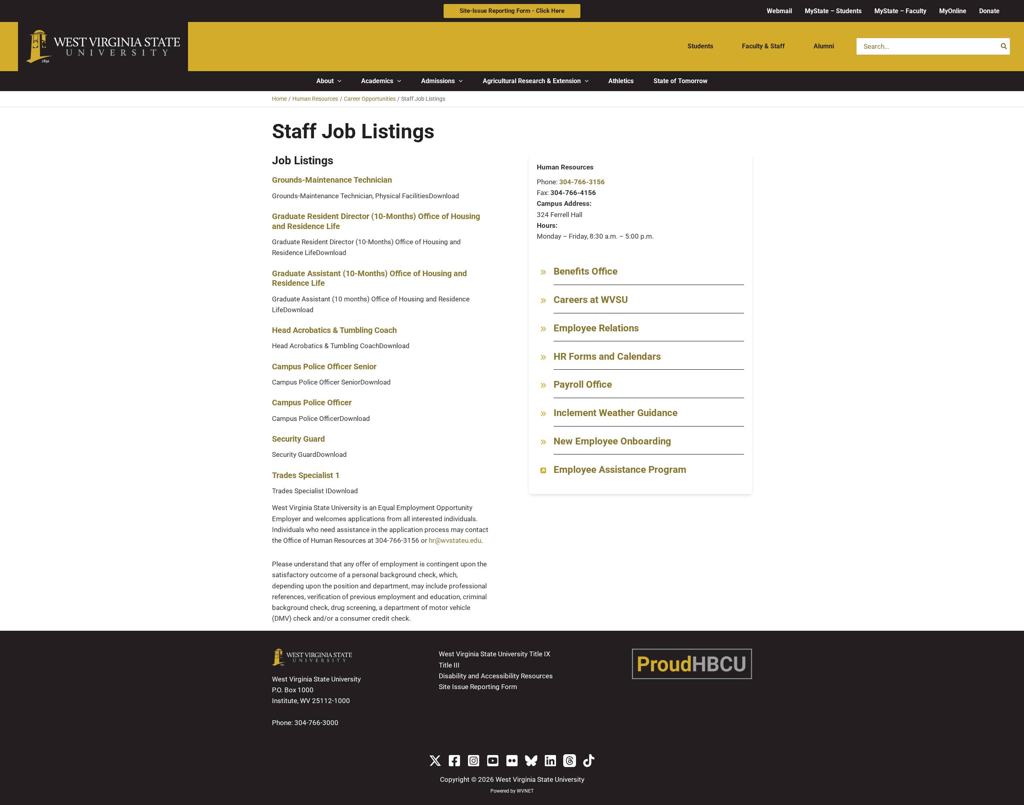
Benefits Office (586, 271)
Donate (989, 11)
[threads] (569, 760)
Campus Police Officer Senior (324, 366)
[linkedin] (550, 760)
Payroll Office (583, 384)
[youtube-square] (492, 760)
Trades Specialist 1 (306, 475)
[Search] (1004, 46)
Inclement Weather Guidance (616, 412)
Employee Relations (596, 328)
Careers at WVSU (591, 299)
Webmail (779, 11)
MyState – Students (833, 11)
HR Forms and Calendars (607, 356)
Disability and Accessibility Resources (496, 676)
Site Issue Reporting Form (478, 687)
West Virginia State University (540, 779)
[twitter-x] (435, 760)
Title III (449, 665)
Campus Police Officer (312, 402)
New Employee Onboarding (612, 441)
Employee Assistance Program (620, 469)
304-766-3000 (316, 723)
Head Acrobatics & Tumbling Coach (334, 330)
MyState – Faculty (900, 11)
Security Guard (298, 439)
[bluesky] (531, 760)
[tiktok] (588, 760)
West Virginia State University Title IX (494, 654)
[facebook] (454, 760)
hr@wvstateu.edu (455, 540)
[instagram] (473, 760)
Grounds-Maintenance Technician (332, 180)
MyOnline (952, 11)
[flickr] (512, 760)
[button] (512, 11)
